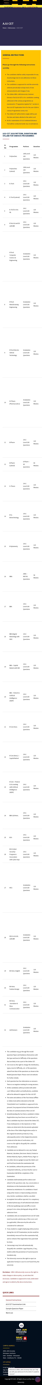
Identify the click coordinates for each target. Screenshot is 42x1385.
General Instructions (13, 1300)
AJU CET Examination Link (15, 1304)
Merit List (9, 1313)
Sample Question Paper (14, 1308)
